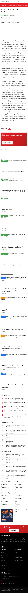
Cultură (2, 557)
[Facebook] (2, 18)
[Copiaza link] (9, 18)
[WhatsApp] (6, 18)
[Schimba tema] (23, 2)
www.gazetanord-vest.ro (8, 583)
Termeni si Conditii (19, 560)
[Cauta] (21, 2)
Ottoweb (8, 590)
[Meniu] (26, 1)
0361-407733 (6, 578)
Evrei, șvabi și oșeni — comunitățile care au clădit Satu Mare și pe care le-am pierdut (14, 403)
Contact (16, 552)
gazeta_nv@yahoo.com (8, 580)
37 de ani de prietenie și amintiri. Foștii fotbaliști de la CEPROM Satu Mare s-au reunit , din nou (14, 411)
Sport (2, 555)
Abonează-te (7, 142)
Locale (2, 552)
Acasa (2, 149)
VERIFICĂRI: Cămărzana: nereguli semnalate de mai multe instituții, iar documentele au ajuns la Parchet (14, 399)
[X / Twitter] (4, 18)
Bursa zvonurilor (4, 562)
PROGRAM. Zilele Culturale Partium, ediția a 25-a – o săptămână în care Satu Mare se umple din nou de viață (14, 407)
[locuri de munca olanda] (7, 515)
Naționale (3, 15)
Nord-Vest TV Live (19, 555)
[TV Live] (19, 2)
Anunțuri (3, 565)
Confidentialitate (18, 557)
